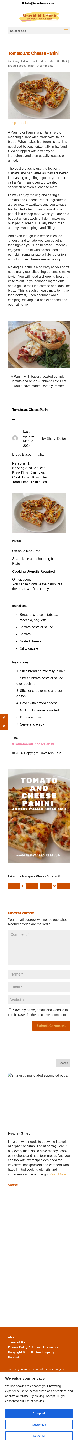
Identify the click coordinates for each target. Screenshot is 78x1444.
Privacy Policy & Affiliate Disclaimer (33, 1347)
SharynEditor (20, 61)
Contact (13, 1357)
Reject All (39, 1436)
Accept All (39, 1413)
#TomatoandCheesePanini (33, 744)
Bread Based (16, 65)
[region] (39, 1408)
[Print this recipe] (13, 418)
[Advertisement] (24, 1251)
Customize (39, 1424)
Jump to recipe (19, 123)
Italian (31, 65)
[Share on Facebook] (23, 886)
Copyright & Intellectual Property (31, 1352)
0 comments (45, 65)
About (12, 1337)
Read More (57, 1174)
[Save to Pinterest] (55, 886)
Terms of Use (17, 1342)
